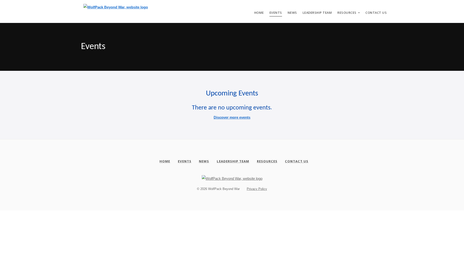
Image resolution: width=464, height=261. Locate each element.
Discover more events (232, 117)
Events (275, 12)
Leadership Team (317, 12)
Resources (346, 12)
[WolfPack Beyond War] (115, 9)
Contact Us (376, 12)
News (292, 12)
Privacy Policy (257, 189)
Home (259, 12)
